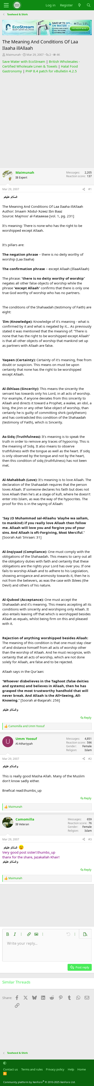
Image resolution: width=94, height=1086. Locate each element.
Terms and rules (32, 1069)
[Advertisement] (47, 121)
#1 (90, 189)
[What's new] (79, 5)
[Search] (88, 5)
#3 (90, 839)
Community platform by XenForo (39, 1082)
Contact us (10, 1069)
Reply (87, 717)
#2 (90, 759)
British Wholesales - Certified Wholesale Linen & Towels (41, 63)
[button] (7, 934)
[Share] (84, 189)
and (26, 726)
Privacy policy (55, 1069)
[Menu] (6, 5)
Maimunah (13, 55)
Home (81, 1069)
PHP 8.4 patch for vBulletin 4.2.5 (51, 71)
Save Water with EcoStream (23, 61)
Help (71, 1069)
